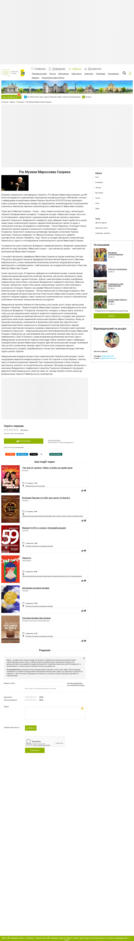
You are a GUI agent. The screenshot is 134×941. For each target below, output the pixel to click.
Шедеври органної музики (35, 588)
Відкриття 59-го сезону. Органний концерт (44, 528)
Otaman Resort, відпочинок (35, 486)
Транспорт (88, 74)
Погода (52, 74)
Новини (40, 69)
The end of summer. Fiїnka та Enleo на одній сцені (47, 468)
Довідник (58, 69)
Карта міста (77, 74)
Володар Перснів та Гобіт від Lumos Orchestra (46, 498)
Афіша (76, 69)
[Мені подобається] (82, 490)
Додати (112, 316)
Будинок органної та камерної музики (39, 546)
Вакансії (35, 78)
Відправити (34, 750)
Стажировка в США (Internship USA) (115, 285)
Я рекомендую (25, 441)
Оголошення (113, 74)
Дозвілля (94, 69)
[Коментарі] (85, 490)
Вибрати (31, 728)
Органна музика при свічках (36, 618)
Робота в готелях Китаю (117, 269)
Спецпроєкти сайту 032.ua (53, 78)
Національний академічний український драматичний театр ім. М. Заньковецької (52, 576)
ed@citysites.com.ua (108, 358)
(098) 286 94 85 (107, 356)
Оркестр (26, 558)
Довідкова (100, 74)
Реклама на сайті (39, 74)
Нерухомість (63, 74)
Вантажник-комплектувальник (115, 253)
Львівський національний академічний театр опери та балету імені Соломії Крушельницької (56, 516)
